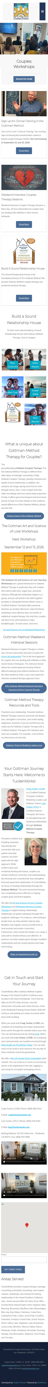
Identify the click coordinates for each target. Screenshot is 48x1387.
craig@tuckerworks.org (10, 1365)
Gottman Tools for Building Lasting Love (24, 745)
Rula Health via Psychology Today (16, 1045)
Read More (24, 151)
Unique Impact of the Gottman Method (24, 516)
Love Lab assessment (11, 656)
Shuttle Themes (19, 1383)
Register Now (24, 79)
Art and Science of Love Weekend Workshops (24, 630)
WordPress (41, 1383)
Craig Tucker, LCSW (35, 789)
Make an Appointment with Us (24, 954)
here (37, 1034)
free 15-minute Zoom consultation (26, 1058)
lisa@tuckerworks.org (18, 1127)
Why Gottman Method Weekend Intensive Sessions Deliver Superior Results (24, 688)
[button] (27, 1225)
